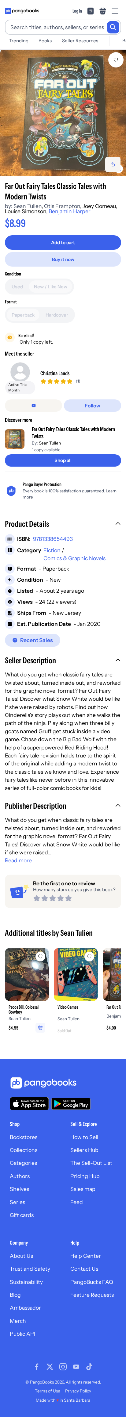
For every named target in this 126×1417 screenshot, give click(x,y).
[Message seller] (33, 405)
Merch (18, 1321)
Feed (76, 1202)
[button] (63, 524)
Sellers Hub (84, 1150)
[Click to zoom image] (63, 113)
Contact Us (84, 1268)
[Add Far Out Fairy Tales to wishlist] (116, 59)
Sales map (82, 1189)
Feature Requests (92, 1295)
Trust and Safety (30, 1268)
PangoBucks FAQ (91, 1282)
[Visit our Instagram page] (63, 1366)
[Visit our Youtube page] (76, 1366)
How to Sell (84, 1137)
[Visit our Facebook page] (36, 1366)
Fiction (52, 550)
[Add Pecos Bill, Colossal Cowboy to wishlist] (40, 956)
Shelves (19, 1189)
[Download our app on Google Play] (71, 1104)
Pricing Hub (85, 1176)
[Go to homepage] (22, 11)
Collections (23, 1150)
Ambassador (25, 1307)
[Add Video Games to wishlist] (89, 956)
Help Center (85, 1256)
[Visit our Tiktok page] (89, 1366)
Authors (20, 1176)
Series (17, 1202)
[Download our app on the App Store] (29, 1103)
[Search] (113, 27)
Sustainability (26, 1282)
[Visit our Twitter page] (50, 1366)
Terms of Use (47, 1390)
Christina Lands (54, 373)
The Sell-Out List (91, 1163)
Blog (15, 1295)
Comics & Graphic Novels (74, 558)
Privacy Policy (78, 1390)
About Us (21, 1256)
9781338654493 (53, 539)
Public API (22, 1333)
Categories (23, 1163)
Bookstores (23, 1137)
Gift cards (22, 1215)
